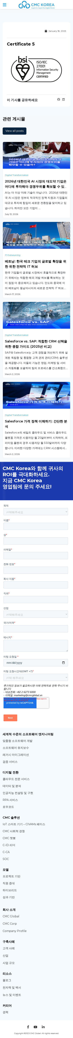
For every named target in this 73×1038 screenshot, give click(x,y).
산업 (5, 955)
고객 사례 (9, 948)
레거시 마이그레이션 (16, 754)
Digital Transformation (17, 175)
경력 (5, 1012)
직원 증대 (9, 883)
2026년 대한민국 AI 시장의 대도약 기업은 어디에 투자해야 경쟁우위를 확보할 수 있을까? (36, 186)
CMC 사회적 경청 (14, 831)
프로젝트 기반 (11, 876)
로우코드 (8, 807)
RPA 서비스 (10, 800)
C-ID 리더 (9, 845)
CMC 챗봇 (9, 838)
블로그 (7, 980)
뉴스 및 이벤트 (12, 995)
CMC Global (11, 916)
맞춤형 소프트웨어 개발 (17, 741)
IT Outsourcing (12, 255)
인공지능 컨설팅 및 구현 (18, 793)
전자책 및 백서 (12, 987)
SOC (6, 859)
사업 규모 (9, 963)
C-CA (6, 852)
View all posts (14, 130)
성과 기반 (9, 897)
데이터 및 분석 (12, 786)
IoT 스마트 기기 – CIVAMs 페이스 (24, 824)
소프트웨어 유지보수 (16, 747)
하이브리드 (10, 890)
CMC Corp (10, 923)
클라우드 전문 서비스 (16, 779)
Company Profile (15, 931)
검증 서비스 (10, 761)
